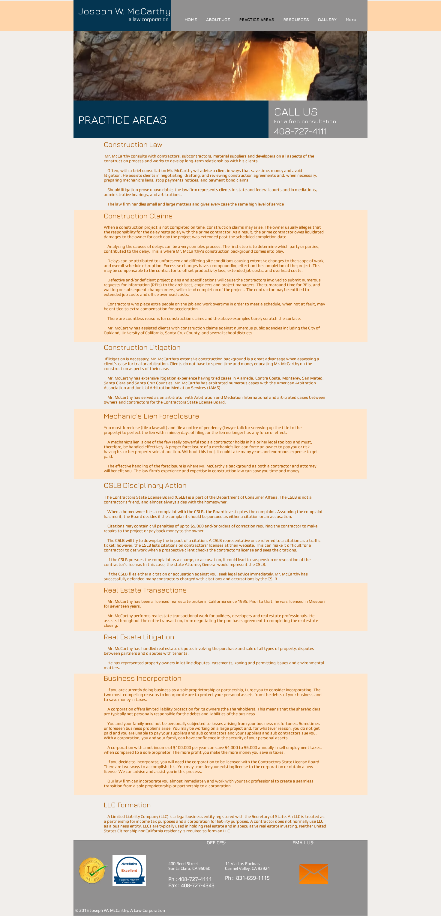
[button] (296, 20)
